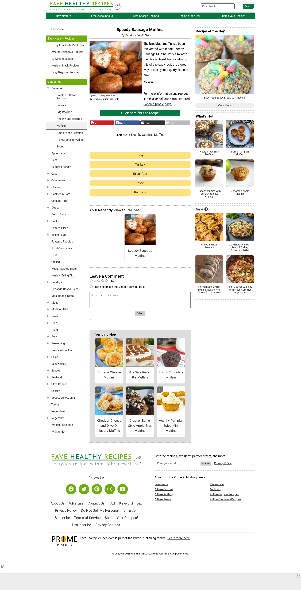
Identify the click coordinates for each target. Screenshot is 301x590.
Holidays (56, 282)
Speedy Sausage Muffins (140, 253)
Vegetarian (57, 418)
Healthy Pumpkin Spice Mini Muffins (171, 426)
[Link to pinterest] (97, 489)
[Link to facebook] (71, 489)
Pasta (55, 316)
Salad (54, 357)
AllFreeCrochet (164, 489)
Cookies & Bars (60, 194)
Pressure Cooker (61, 350)
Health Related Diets (64, 268)
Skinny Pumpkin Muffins (240, 153)
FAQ (112, 503)
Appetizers (58, 153)
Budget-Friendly (61, 167)
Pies (54, 323)
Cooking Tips (59, 200)
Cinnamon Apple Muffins (239, 193)
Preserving (58, 343)
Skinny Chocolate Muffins (171, 374)
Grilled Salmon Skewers (209, 246)
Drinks (55, 221)
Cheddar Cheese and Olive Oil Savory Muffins (109, 426)
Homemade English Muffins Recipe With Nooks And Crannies (209, 290)
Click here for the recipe (140, 113)
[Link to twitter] (84, 489)
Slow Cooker (59, 384)
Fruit (54, 255)
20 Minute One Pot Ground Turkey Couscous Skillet (239, 247)
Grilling (55, 262)
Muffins (61, 125)
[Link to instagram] (110, 489)
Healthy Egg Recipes (69, 118)
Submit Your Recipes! (121, 518)
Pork (54, 336)
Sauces (55, 370)
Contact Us (96, 503)
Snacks (55, 391)
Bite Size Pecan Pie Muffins (140, 374)
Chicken (56, 187)
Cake (54, 173)
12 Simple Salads (62, 58)
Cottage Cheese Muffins (109, 374)
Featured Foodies (62, 241)
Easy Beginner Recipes (65, 72)
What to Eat (58, 431)
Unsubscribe (81, 525)
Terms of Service (87, 518)
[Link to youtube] (122, 489)
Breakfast (57, 88)
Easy (140, 155)
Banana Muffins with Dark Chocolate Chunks (209, 194)
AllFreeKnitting (164, 494)
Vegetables (58, 411)
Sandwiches (58, 363)
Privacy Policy (66, 510)
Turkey (55, 404)
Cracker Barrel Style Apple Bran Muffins (140, 426)
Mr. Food (215, 489)
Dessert (56, 207)
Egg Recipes (64, 112)
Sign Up (206, 463)
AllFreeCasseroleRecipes (225, 499)
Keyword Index (130, 503)
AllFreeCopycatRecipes (224, 494)
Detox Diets (58, 214)
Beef (54, 160)
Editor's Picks (59, 228)
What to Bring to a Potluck (67, 52)
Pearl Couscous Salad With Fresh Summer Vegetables (239, 290)
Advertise (76, 503)
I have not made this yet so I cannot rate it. (119, 286)
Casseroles (58, 180)
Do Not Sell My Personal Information (109, 510)
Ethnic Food (58, 234)
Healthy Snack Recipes (65, 65)
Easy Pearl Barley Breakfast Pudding (224, 97)
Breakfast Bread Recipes (66, 96)
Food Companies (61, 248)
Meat (54, 302)
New (199, 209)
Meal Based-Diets (62, 296)
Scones (61, 146)
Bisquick (140, 192)
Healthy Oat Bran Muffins (147, 134)
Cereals (61, 105)
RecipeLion (217, 484)
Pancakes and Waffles (70, 139)
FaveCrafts (161, 484)
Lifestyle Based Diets (64, 289)
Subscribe (57, 29)
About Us (57, 503)
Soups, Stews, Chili (63, 397)
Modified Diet (59, 309)
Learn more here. (179, 538)
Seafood (56, 377)
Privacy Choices (107, 525)
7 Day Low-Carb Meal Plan (67, 45)
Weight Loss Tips (62, 425)
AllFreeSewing (163, 499)
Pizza (55, 329)
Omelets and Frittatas (70, 133)
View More (224, 105)
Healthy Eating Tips (63, 275)
